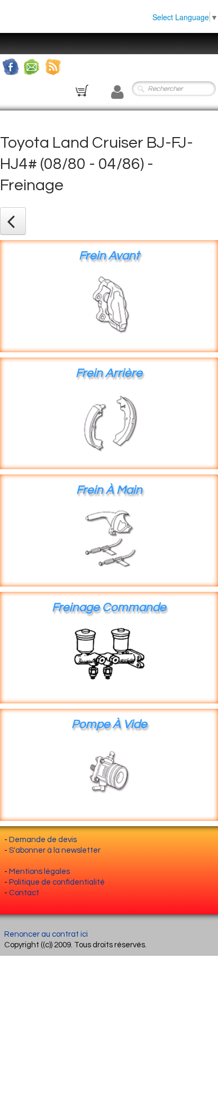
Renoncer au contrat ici (46, 934)
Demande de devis (43, 840)
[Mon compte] (117, 92)
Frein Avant (109, 256)
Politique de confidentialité (57, 882)
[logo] (18, 38)
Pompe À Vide (109, 724)
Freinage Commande (109, 607)
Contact (24, 893)
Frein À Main (109, 490)
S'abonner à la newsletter (55, 850)
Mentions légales (39, 872)
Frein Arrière (109, 373)
